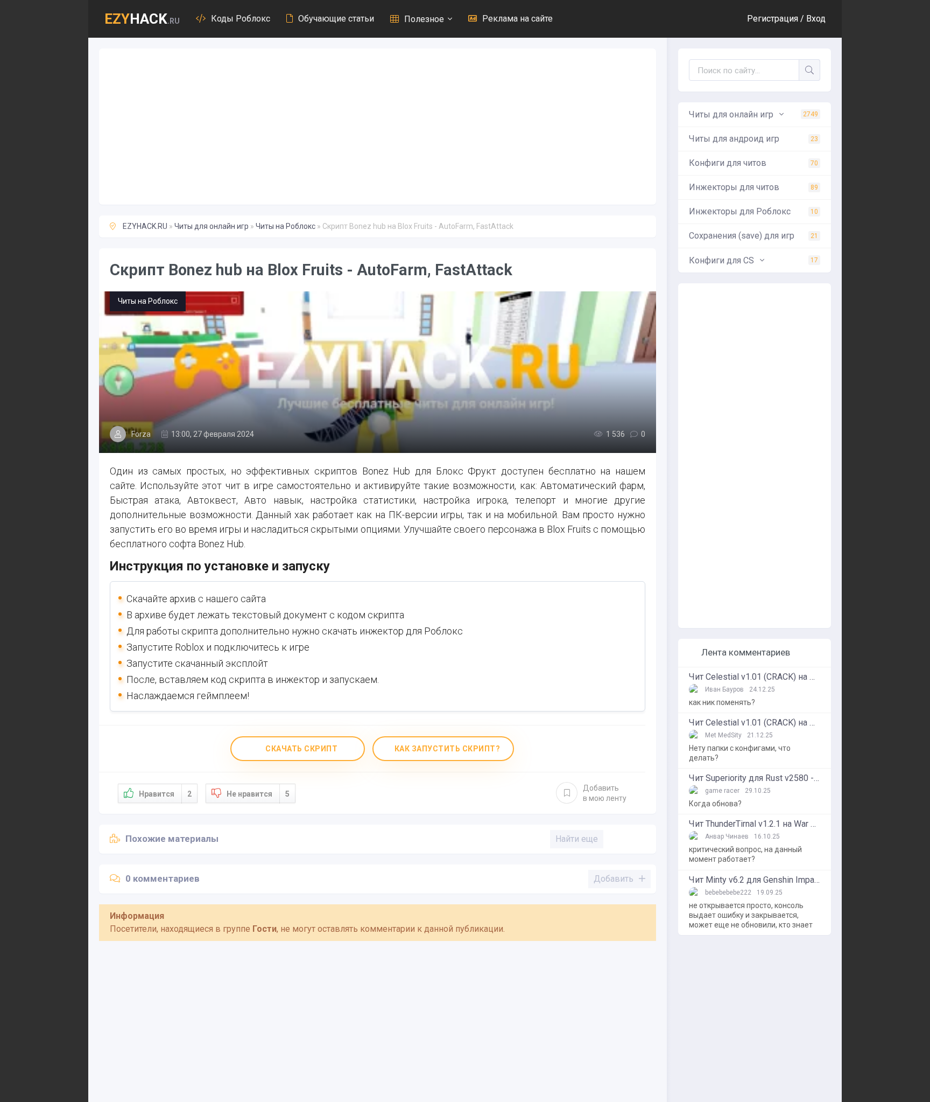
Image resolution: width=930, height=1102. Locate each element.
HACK (142, 19)
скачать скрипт (301, 748)
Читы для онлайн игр (211, 226)
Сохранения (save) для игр (753, 236)
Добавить (604, 793)
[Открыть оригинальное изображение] (377, 372)
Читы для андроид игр (753, 139)
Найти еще (576, 839)
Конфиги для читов (753, 163)
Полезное (424, 19)
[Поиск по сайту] (809, 70)
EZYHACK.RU (145, 226)
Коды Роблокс (240, 18)
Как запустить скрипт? (446, 748)
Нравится (165, 794)
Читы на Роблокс (285, 226)
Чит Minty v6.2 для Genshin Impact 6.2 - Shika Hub (754, 880)
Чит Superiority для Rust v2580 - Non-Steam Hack (754, 778)
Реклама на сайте (517, 18)
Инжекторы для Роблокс (753, 211)
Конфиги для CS (753, 260)
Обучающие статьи (336, 18)
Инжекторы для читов (753, 187)
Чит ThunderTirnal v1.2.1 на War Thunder (754, 824)
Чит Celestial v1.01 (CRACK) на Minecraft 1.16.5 (754, 677)
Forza (141, 434)
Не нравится (258, 794)
